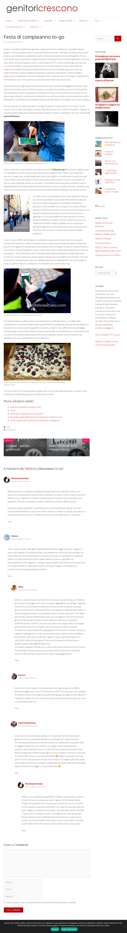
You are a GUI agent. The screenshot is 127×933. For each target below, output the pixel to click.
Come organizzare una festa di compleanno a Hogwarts (35, 420)
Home (8, 21)
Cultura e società (14, 27)
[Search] (117, 39)
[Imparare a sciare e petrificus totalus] (98, 182)
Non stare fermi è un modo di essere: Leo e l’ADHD (113, 146)
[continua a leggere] (104, 328)
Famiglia (83, 21)
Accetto (55, 929)
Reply (10, 521)
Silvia (20, 586)
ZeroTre (48, 21)
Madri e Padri (65, 21)
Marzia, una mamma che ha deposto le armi (112, 163)
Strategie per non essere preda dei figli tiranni (107, 57)
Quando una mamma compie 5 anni (25, 407)
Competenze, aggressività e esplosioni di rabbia (111, 174)
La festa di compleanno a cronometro (27, 413)
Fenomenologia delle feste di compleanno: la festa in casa (36, 417)
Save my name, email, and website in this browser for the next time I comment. (41, 902)
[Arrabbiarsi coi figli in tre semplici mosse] (106, 124)
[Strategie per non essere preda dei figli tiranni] (106, 76)
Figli (97, 21)
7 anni (13, 410)
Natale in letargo (103, 238)
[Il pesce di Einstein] (106, 100)
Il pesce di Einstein (104, 80)
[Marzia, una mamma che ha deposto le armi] (98, 164)
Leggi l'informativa (69, 929)
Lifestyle (34, 27)
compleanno (11, 430)
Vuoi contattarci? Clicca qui (107, 334)
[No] (124, 926)
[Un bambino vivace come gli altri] (98, 192)
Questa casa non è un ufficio (108, 255)
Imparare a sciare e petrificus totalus (112, 182)
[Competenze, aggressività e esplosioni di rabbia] (98, 173)
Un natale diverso (103, 243)
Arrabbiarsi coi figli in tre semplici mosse (107, 106)
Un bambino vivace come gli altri (111, 192)
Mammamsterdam (20, 478)
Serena (21, 675)
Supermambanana (27, 722)
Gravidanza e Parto (27, 21)
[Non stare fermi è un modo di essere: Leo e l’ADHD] (98, 145)
